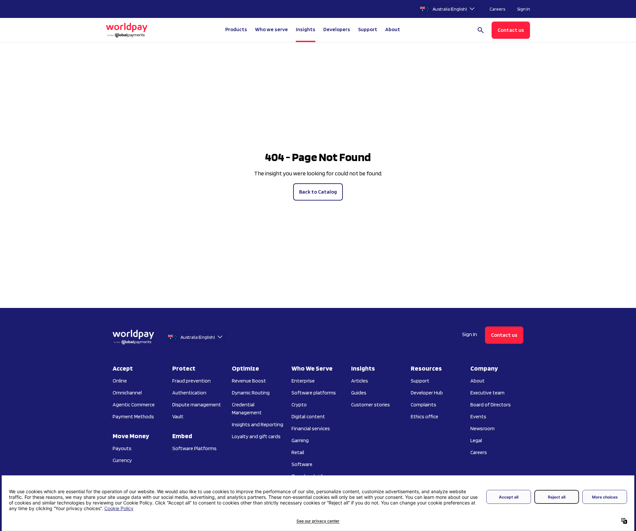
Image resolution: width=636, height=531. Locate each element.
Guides (358, 392)
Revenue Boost (249, 381)
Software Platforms (194, 448)
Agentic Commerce (134, 404)
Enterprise (303, 381)
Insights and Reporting (257, 424)
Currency (122, 460)
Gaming (300, 440)
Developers (336, 29)
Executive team (487, 392)
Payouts (122, 448)
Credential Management (247, 408)
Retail (298, 452)
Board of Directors (490, 404)
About (477, 381)
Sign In (523, 9)
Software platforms (314, 392)
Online (120, 381)
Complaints (423, 404)
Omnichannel (127, 392)
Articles (359, 381)
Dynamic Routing (251, 392)
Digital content (308, 416)
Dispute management (196, 404)
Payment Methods (133, 416)
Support (367, 29)
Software (302, 464)
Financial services (311, 428)
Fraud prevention (191, 381)
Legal (476, 440)
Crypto (299, 404)
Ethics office (424, 416)
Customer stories (370, 404)
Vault (178, 416)
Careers (497, 9)
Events (478, 416)
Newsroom (482, 428)
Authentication (189, 392)
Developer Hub (427, 392)
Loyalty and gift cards (256, 436)
